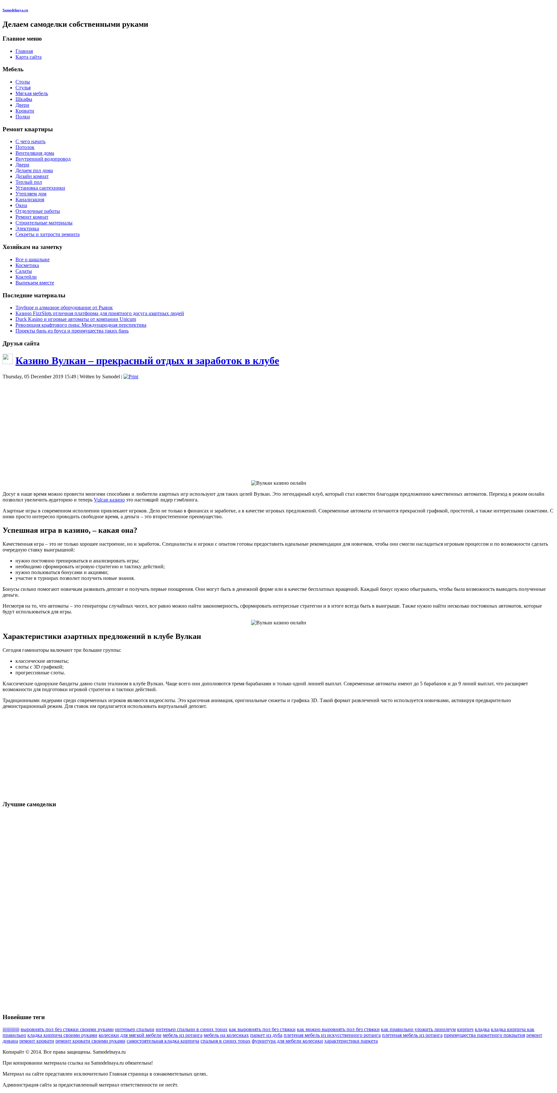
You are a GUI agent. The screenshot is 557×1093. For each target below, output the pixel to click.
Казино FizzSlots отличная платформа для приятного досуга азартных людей (99, 313)
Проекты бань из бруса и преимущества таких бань (72, 330)
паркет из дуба (266, 1035)
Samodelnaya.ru (15, 10)
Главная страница (128, 1074)
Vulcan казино (109, 499)
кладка (482, 1029)
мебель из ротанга (182, 1035)
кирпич (465, 1029)
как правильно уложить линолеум (418, 1029)
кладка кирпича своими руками (62, 1035)
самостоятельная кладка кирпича (163, 1041)
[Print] (130, 376)
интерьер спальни (134, 1029)
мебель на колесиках (226, 1035)
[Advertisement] (278, 430)
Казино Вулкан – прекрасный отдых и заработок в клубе (147, 360)
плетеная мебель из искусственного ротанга (332, 1035)
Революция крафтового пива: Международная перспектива (80, 325)
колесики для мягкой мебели (130, 1035)
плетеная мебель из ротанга (412, 1035)
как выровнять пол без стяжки (262, 1029)
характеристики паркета (351, 1041)
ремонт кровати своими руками (90, 1041)
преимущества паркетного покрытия (484, 1035)
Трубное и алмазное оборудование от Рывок (64, 307)
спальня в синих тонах (225, 1041)
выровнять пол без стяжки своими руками (67, 1029)
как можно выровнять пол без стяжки (338, 1029)
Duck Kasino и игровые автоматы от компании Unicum (75, 319)
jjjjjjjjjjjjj (11, 1029)
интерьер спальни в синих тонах (192, 1029)
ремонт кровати (36, 1041)
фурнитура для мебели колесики (287, 1041)
